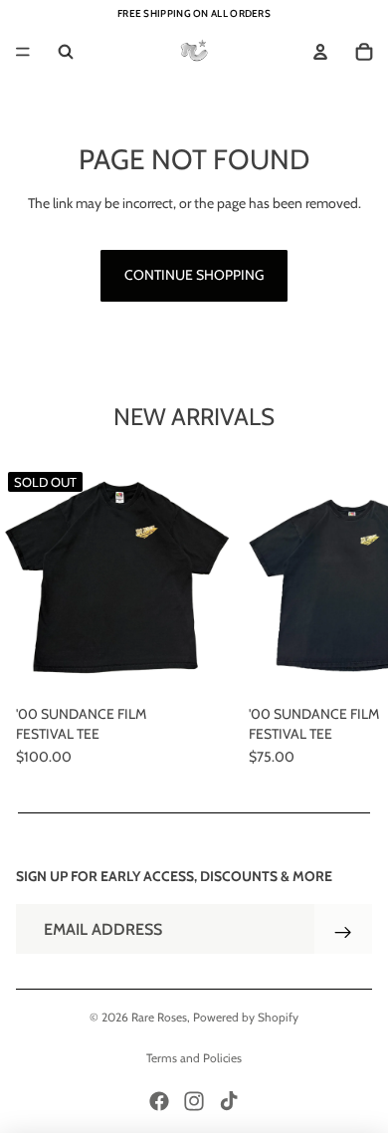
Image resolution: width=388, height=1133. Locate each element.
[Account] (320, 52)
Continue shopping (194, 275)
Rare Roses (159, 1017)
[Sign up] (343, 933)
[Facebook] (159, 1101)
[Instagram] (194, 1101)
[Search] (66, 52)
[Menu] (23, 52)
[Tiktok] (229, 1101)
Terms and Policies (194, 1057)
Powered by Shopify (245, 1017)
